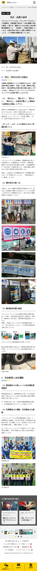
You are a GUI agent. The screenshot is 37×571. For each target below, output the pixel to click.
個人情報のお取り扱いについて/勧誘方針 (17, 541)
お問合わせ (18, 567)
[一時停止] (21, 536)
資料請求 (31, 567)
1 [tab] (15, 536)
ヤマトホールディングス (23, 550)
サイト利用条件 (9, 550)
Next (35, 531)
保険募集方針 (25, 547)
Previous (2, 531)
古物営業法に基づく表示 (10, 547)
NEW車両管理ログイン (6, 568)
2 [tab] (18, 536)
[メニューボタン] (34, 2)
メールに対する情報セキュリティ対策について (16, 544)
